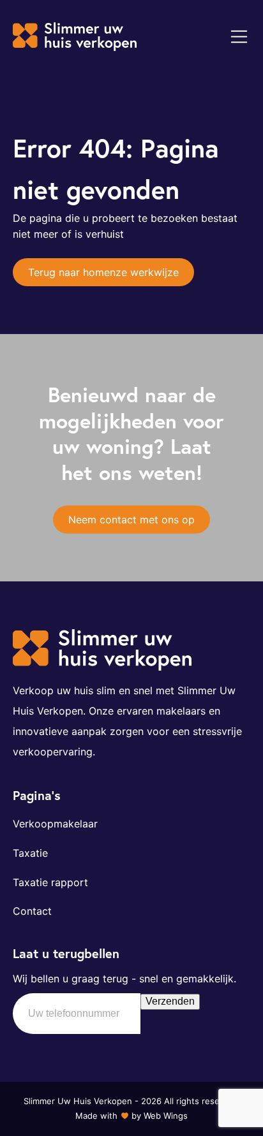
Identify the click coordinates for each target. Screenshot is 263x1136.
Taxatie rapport (50, 882)
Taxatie (30, 853)
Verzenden (170, 1001)
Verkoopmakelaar (55, 823)
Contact (32, 911)
